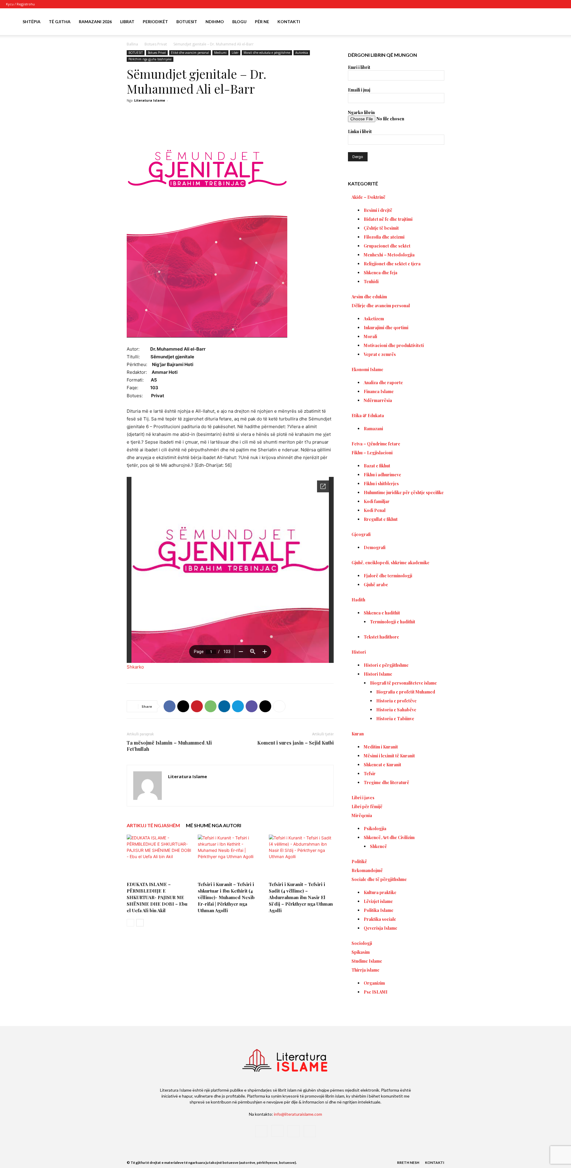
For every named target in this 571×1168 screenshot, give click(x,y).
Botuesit (186, 21)
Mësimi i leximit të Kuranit (389, 756)
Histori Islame (378, 674)
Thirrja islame (365, 970)
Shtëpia (31, 21)
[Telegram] (238, 706)
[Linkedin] (224, 706)
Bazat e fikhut (377, 466)
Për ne (262, 21)
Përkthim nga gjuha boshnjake (150, 59)
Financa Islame (379, 391)
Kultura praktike (380, 892)
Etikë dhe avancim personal (190, 53)
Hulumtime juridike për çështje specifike (404, 492)
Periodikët (155, 21)
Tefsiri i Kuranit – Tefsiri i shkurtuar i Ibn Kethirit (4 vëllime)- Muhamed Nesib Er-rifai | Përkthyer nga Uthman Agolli (226, 897)
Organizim (374, 983)
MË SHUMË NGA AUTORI (213, 825)
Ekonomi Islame (367, 369)
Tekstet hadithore (381, 637)
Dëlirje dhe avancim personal (381, 305)
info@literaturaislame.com (298, 1114)
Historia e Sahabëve (396, 710)
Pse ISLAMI (376, 992)
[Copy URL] (265, 706)
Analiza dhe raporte (383, 382)
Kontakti (288, 21)
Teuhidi (371, 281)
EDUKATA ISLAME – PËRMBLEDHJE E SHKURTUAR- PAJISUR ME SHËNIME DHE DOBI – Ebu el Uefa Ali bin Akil (157, 897)
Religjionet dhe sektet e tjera (392, 264)
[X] (550, 4)
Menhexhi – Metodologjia (389, 255)
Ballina (132, 44)
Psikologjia (375, 828)
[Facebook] (531, 4)
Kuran (358, 734)
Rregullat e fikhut (381, 519)
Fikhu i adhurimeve (382, 474)
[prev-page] (130, 922)
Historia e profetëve (396, 701)
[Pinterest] (197, 706)
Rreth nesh (408, 1162)
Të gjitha (59, 21)
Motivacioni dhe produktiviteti (394, 345)
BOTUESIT (135, 53)
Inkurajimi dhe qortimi (386, 327)
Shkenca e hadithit (382, 613)
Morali (370, 336)
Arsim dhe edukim (369, 297)
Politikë (359, 861)
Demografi (374, 547)
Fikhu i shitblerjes (381, 483)
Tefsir (370, 773)
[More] (279, 706)
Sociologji (362, 943)
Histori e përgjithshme (386, 665)
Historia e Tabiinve (395, 718)
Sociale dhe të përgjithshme (379, 879)
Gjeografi (361, 534)
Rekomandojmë (367, 870)
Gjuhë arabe (376, 584)
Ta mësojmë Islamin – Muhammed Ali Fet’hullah (169, 746)
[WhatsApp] (211, 706)
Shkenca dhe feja (380, 272)
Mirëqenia (362, 815)
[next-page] (140, 922)
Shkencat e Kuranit (382, 764)
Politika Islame (378, 910)
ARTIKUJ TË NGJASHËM (153, 825)
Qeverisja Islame (380, 928)
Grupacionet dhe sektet (387, 246)
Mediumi (220, 53)
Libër (235, 53)
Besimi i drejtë (378, 210)
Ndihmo (215, 21)
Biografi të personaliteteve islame (403, 683)
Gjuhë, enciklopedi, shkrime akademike (390, 562)
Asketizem (374, 318)
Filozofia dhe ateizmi (384, 237)
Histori (359, 652)
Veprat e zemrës (380, 354)
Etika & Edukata (368, 415)
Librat (127, 21)
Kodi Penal (374, 510)
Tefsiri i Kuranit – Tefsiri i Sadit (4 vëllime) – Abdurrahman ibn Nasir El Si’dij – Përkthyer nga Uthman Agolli (301, 897)
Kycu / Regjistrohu (20, 4)
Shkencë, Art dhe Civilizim (389, 837)
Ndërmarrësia (378, 400)
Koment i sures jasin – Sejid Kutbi (295, 743)
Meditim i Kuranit (381, 747)
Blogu (239, 21)
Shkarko (135, 667)
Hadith (358, 600)
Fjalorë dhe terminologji (388, 576)
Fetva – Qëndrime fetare (376, 444)
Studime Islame (367, 961)
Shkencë (378, 846)
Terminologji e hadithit (392, 622)
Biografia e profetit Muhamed (405, 692)
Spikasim (361, 952)
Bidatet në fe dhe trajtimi (388, 219)
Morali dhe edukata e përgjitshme (267, 53)
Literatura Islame (149, 100)
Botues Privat (156, 44)
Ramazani (373, 428)
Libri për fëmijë (367, 806)
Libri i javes (363, 797)
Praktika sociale (380, 919)
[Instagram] (541, 4)
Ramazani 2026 (95, 21)
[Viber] (252, 706)
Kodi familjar (377, 501)
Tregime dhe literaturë (386, 782)
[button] (558, 22)
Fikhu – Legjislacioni (372, 452)
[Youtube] (560, 4)
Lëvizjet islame (378, 901)
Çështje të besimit (381, 228)
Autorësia (301, 53)
